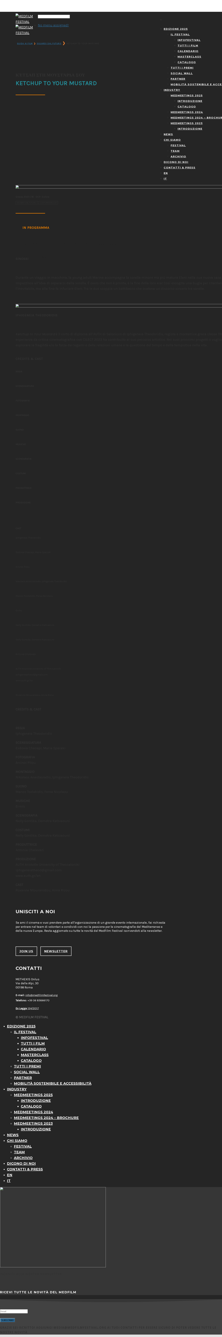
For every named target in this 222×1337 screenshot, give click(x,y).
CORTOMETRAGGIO (48, 203)
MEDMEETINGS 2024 (187, 112)
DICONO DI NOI (176, 162)
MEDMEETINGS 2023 (187, 123)
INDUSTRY (172, 90)
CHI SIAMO (172, 139)
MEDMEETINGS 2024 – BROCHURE (46, 1118)
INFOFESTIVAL (189, 40)
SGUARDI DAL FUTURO (49, 43)
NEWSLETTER (56, 951)
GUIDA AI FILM (25, 43)
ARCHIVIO (178, 156)
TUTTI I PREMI (182, 67)
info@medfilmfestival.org (41, 995)
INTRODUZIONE (190, 101)
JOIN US (26, 951)
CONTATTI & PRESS (179, 167)
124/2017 (27, 1008)
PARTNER (178, 78)
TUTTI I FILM (188, 45)
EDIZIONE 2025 (176, 29)
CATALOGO (187, 62)
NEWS (168, 134)
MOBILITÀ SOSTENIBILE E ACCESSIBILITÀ (52, 1083)
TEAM (175, 151)
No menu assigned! (53, 25)
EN (166, 173)
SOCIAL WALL (182, 73)
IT (165, 178)
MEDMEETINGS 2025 (187, 95)
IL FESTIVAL (180, 34)
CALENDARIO (188, 51)
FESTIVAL (178, 145)
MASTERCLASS (189, 56)
